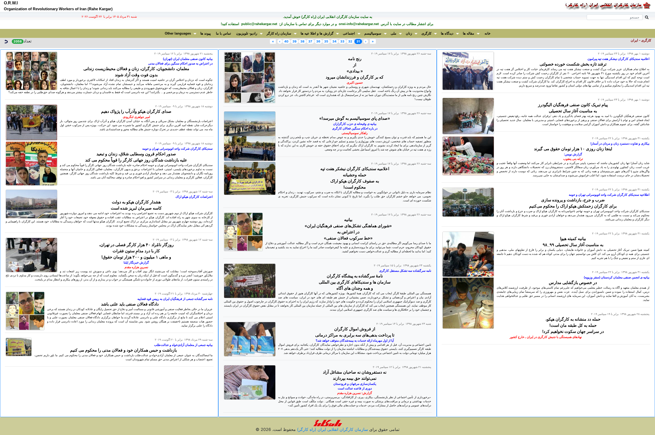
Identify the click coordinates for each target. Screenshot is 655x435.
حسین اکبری (355, 82)
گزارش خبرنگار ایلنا (136, 262)
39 (294, 41)
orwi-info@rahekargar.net (358, 24)
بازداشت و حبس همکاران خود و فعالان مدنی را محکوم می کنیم (123, 350)
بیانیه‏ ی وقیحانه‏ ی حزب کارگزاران (354, 124)
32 (350, 41)
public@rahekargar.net (258, 24)
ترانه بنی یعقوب (573, 159)
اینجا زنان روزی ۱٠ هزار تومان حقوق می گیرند (573, 149)
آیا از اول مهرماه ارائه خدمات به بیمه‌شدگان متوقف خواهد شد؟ (355, 340)
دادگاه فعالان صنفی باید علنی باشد (130, 304)
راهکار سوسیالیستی (355, 133)
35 (326, 41)
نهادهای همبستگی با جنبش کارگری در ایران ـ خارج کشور (546, 337)
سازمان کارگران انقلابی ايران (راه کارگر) (332, 429)
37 (310, 41)
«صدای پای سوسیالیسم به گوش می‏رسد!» (354, 118)
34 (334, 41)
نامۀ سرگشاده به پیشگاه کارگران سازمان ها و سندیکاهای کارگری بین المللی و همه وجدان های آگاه (354, 282)
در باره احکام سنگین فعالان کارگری (354, 128)
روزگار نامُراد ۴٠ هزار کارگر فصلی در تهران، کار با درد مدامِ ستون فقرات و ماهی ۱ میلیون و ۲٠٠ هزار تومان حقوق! (136, 251)
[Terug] (6, 41)
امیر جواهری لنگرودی (136, 117)
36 (318, 41)
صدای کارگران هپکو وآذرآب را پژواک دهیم (136, 111)
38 (302, 41)
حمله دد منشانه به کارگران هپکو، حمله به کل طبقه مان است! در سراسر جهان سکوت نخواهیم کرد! (573, 325)
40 (286, 41)
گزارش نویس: (573, 154)
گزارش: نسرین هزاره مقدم (354, 393)
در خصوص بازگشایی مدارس (573, 282)
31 (358, 41)
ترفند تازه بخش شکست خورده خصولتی (573, 64)
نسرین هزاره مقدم (136, 267)
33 (342, 41)
